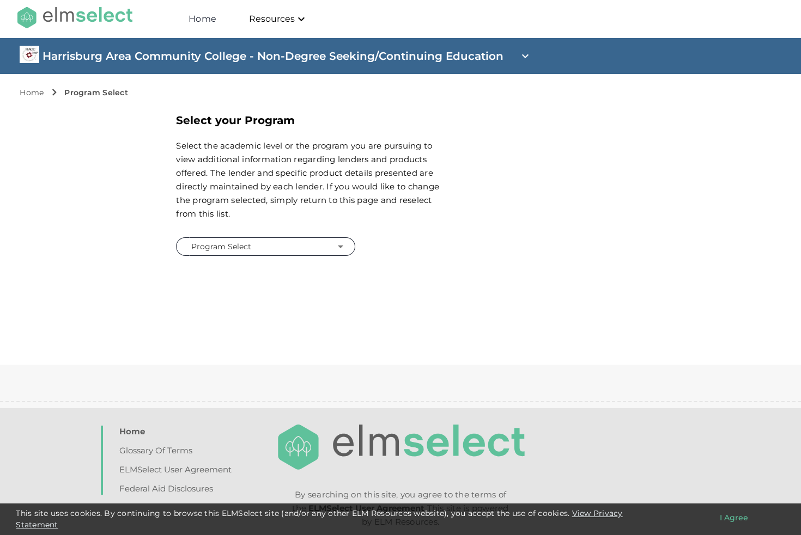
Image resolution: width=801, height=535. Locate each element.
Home (202, 19)
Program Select (96, 92)
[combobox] (264, 246)
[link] (29, 60)
